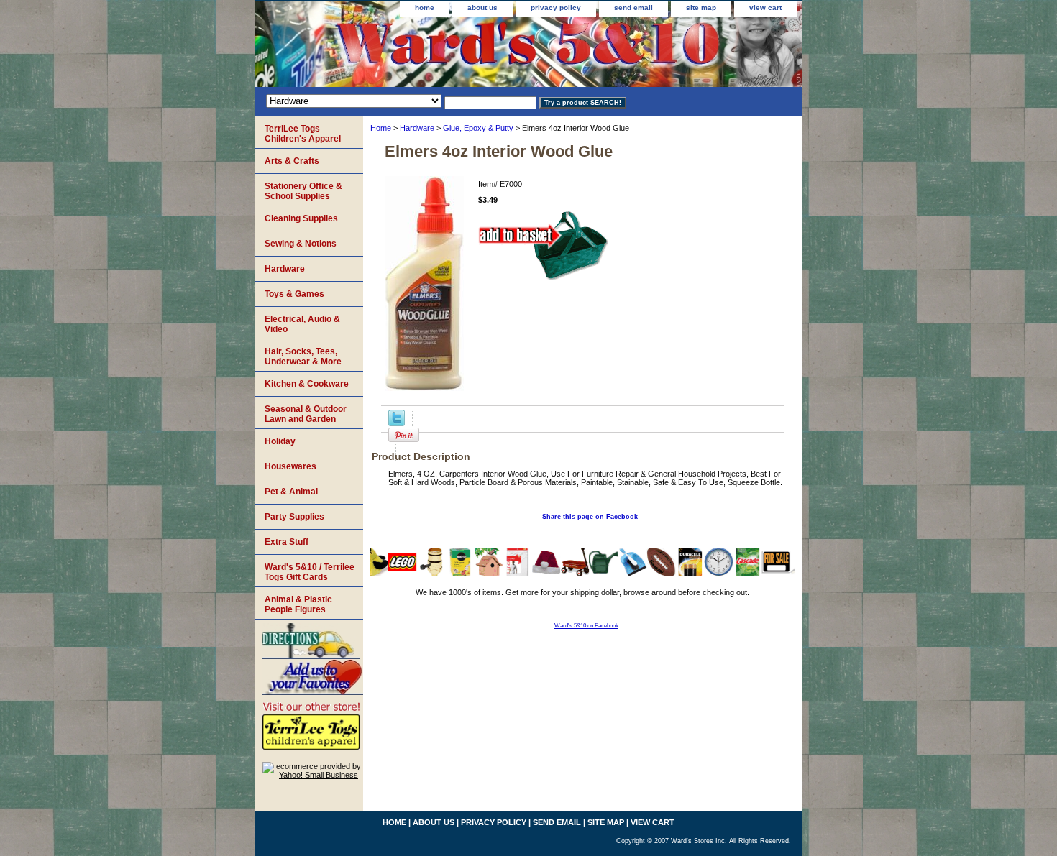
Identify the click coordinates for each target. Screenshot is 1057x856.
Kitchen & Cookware (307, 384)
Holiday (280, 441)
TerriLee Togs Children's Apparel (303, 134)
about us (482, 7)
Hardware (417, 128)
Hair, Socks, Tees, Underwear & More (303, 356)
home (424, 7)
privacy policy (556, 7)
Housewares (290, 466)
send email (633, 7)
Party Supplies (294, 517)
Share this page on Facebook (590, 516)
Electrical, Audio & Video (302, 324)
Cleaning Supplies (301, 218)
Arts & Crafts (292, 161)
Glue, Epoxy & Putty (478, 128)
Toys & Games (294, 294)
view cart (765, 7)
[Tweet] (396, 423)
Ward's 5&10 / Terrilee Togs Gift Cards (309, 572)
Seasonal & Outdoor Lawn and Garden (306, 414)
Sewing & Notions (301, 244)
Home (380, 128)
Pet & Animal (291, 492)
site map (701, 7)
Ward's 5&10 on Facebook (586, 625)
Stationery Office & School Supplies (303, 191)
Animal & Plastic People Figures (298, 604)
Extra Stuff (286, 542)
